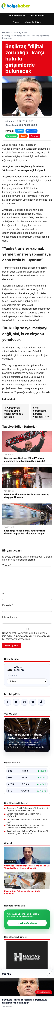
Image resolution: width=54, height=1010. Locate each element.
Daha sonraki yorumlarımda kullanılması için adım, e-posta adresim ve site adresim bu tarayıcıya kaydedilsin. (26, 635)
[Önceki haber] (38, 722)
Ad (4, 593)
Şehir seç (12, 675)
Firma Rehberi (38, 15)
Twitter (19, 131)
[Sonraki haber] (44, 722)
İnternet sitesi (10, 617)
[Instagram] (24, 702)
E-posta (7, 605)
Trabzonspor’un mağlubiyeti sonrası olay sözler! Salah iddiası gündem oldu (25, 826)
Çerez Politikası (33, 22)
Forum (16, 22)
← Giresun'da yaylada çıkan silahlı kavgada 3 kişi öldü (13, 412)
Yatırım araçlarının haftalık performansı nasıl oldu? (26, 820)
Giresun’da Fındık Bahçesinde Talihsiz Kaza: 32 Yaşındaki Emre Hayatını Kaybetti (28, 809)
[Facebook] (7, 702)
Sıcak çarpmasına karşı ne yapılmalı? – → (41, 412)
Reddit (23, 136)
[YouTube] (32, 702)
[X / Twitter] (16, 702)
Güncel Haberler (17, 15)
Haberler (6, 32)
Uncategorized (20, 32)
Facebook (31, 131)
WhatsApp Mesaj (27, 923)
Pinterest (34, 136)
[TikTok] (41, 702)
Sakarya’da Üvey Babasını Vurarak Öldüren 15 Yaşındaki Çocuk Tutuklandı (27, 832)
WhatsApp (11, 136)
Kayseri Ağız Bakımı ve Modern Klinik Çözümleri (23, 815)
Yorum (7, 565)
